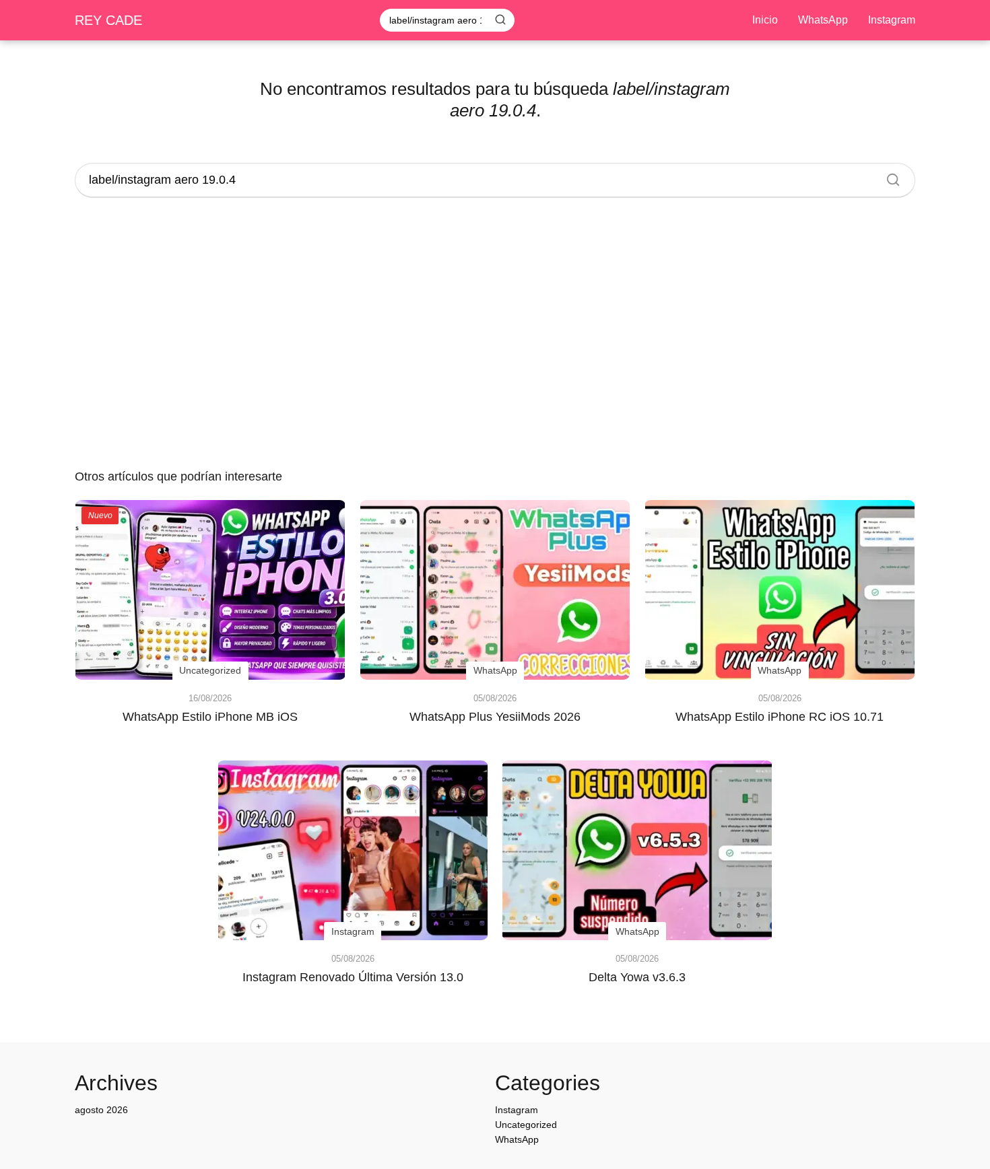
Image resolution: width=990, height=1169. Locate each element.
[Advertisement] (495, 335)
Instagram (891, 20)
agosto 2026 (101, 1109)
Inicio (765, 20)
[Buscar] (500, 19)
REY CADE (108, 20)
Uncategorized (526, 1124)
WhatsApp (823, 20)
